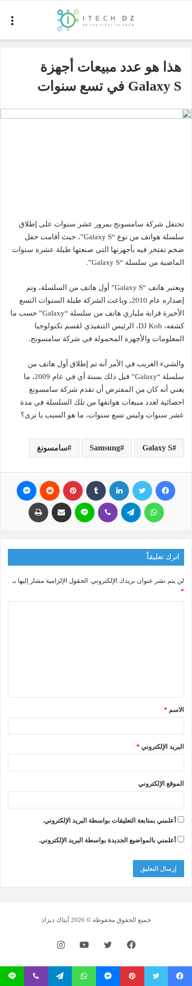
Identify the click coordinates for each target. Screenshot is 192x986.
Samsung (105, 448)
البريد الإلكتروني (160, 746)
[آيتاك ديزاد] (96, 19)
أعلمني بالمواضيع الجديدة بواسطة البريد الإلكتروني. (107, 840)
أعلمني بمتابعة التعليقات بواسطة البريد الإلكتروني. (109, 820)
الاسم (174, 709)
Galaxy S (157, 448)
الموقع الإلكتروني (161, 783)
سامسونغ (52, 448)
